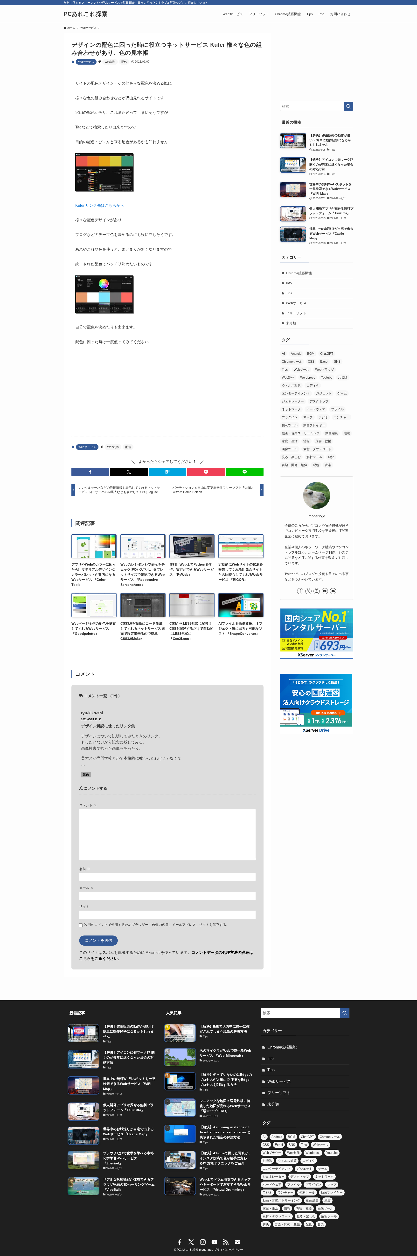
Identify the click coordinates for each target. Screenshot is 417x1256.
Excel (324, 361)
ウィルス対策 (291, 385)
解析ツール (314, 457)
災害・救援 (323, 441)
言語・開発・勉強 (294, 465)
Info (289, 283)
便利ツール (290, 425)
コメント (88, 805)
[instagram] (316, 591)
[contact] (333, 591)
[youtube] (325, 591)
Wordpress (307, 377)
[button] (90, 472)
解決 (331, 457)
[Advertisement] (167, 394)
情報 (306, 441)
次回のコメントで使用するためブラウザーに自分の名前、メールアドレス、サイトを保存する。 (156, 925)
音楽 (328, 465)
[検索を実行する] (348, 106)
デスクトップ (319, 401)
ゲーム (342, 393)
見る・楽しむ (291, 457)
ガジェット (324, 393)
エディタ (312, 385)
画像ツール (290, 449)
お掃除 (343, 377)
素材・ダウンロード (317, 449)
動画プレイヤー (314, 425)
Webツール (301, 369)
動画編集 (331, 433)
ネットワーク (291, 409)
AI (283, 353)
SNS (337, 361)
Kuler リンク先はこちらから (99, 205)
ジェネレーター (293, 401)
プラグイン (290, 417)
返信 (86, 774)
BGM (310, 353)
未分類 (291, 323)
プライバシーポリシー (228, 1249)
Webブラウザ (324, 369)
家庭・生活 (290, 441)
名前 (84, 869)
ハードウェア (315, 409)
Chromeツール (292, 361)
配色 (124, 61)
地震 (347, 433)
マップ (308, 417)
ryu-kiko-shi (92, 713)
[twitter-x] (308, 591)
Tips (289, 293)
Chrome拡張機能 (299, 273)
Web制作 (110, 61)
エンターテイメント (296, 393)
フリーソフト (296, 313)
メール (86, 888)
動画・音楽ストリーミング (301, 433)
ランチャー (341, 417)
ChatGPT (326, 353)
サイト (84, 907)
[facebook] (300, 591)
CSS (311, 361)
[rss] (225, 1242)
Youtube (326, 377)
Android (296, 353)
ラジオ (323, 417)
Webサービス (86, 61)
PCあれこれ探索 (85, 14)
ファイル (337, 409)
